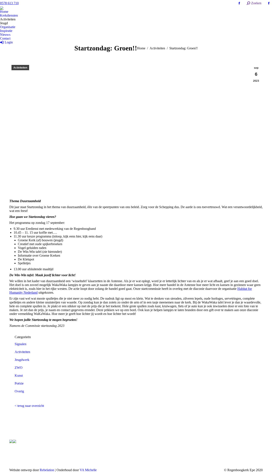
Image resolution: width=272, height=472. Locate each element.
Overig (19, 391)
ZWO (19, 367)
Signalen (20, 344)
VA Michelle (88, 470)
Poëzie (19, 383)
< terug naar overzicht (29, 406)
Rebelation (47, 470)
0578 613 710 (9, 3)
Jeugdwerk (22, 360)
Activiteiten (20, 67)
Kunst (19, 375)
